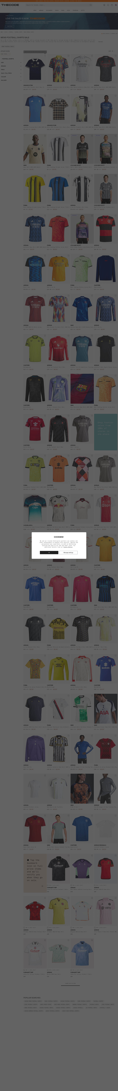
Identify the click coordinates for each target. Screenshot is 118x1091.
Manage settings (68, 552)
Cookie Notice (68, 547)
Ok (49, 552)
